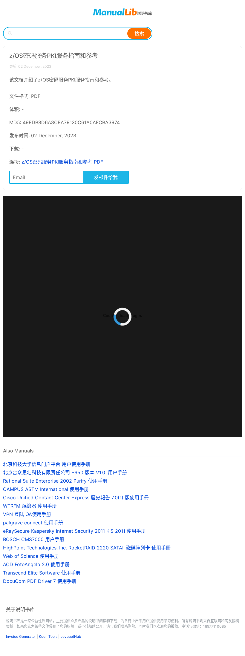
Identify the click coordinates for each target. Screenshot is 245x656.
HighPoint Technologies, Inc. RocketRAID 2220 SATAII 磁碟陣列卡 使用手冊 (87, 548)
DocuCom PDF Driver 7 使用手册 (39, 581)
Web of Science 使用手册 (31, 556)
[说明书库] (122, 12)
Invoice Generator (21, 636)
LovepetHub (70, 636)
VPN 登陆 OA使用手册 (27, 514)
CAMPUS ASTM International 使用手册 (46, 489)
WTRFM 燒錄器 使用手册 (30, 506)
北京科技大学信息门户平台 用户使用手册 (47, 464)
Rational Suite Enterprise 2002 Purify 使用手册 (55, 481)
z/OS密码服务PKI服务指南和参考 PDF (62, 162)
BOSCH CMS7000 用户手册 (33, 539)
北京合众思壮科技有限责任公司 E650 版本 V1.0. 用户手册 (65, 472)
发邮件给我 (106, 177)
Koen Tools (48, 636)
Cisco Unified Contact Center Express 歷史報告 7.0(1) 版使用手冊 (76, 498)
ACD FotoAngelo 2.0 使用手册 (36, 564)
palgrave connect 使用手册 (33, 523)
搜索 (139, 33)
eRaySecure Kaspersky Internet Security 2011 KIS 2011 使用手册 (74, 531)
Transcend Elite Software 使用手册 (41, 573)
